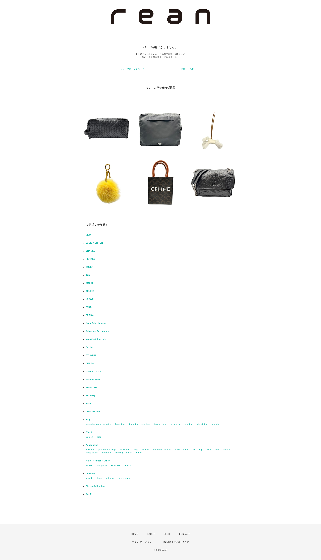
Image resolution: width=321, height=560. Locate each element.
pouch (215, 424)
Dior (88, 275)
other (139, 453)
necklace (125, 450)
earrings (90, 450)
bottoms (110, 478)
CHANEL (90, 251)
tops (99, 478)
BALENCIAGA (93, 379)
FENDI (89, 307)
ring (136, 450)
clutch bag (202, 424)
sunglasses (92, 453)
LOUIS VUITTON (94, 243)
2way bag (120, 424)
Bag (88, 419)
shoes (227, 450)
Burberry (91, 395)
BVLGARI (91, 355)
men (99, 437)
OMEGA (90, 363)
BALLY (89, 403)
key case (116, 465)
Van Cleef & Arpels (96, 339)
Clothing (90, 473)
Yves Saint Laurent (96, 323)
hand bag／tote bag (139, 424)
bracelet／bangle (162, 450)
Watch (89, 432)
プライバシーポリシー (143, 542)
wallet (89, 465)
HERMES (90, 259)
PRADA (90, 315)
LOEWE (90, 299)
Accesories (92, 445)
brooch (145, 450)
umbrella (106, 453)
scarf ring (197, 450)
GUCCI (89, 283)
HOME (134, 534)
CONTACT (184, 534)
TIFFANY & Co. (94, 371)
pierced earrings (107, 450)
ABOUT (151, 534)
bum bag (188, 424)
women (89, 437)
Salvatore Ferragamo (97, 331)
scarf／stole (181, 450)
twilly (208, 450)
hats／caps (124, 478)
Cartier (89, 347)
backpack (175, 424)
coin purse (101, 465)
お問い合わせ (187, 69)
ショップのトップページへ (133, 69)
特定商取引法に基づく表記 (176, 542)
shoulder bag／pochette (98, 424)
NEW (88, 235)
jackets (89, 478)
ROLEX (89, 267)
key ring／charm (123, 453)
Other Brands (93, 411)
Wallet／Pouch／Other (98, 461)
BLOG (167, 534)
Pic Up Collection (95, 486)
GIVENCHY (91, 387)
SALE (89, 494)
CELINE (90, 291)
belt (218, 450)
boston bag (160, 424)
